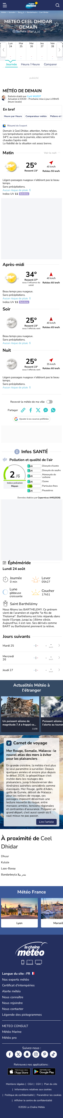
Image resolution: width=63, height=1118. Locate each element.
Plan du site (50, 1084)
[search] (57, 5)
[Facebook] (9, 1054)
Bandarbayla (32, 12)
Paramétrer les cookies (49, 1095)
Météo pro (9, 1038)
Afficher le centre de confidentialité (33, 1100)
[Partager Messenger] (45, 410)
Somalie (12, 12)
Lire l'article (46, 822)
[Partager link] (23, 410)
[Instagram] (35, 1054)
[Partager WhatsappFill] (53, 410)
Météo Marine (12, 1032)
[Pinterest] (44, 1054)
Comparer (50, 64)
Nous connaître (12, 997)
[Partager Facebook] (30, 410)
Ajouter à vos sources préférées (34, 418)
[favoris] (56, 24)
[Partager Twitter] (38, 410)
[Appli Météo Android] (44, 1072)
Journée (11, 64)
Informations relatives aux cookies (33, 1089)
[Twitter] (18, 1054)
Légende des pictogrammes (22, 1015)
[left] (3, 50)
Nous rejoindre (12, 1003)
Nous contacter (12, 1009)
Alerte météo (11, 991)
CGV (38, 1084)
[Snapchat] (27, 1054)
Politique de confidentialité (19, 1095)
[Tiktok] (53, 1054)
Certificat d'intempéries (18, 985)
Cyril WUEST (34, 96)
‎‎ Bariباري (20, 12)
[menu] (5, 5)
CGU (30, 1084)
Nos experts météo (15, 979)
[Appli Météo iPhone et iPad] (19, 1072)
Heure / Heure (30, 64)
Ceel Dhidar (43, 12)
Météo (3, 12)
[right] (59, 50)
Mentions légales (15, 1084)
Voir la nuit (50, 153)
